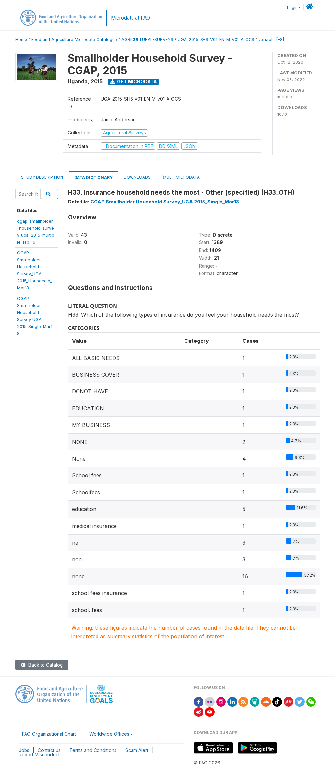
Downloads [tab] (137, 177)
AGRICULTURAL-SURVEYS (147, 39)
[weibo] (198, 711)
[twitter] (300, 701)
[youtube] (210, 711)
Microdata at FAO (130, 18)
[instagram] (221, 701)
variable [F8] (271, 39)
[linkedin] (232, 701)
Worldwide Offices (109, 734)
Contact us (49, 750)
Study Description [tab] (42, 177)
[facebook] (198, 701)
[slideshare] (255, 701)
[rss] (243, 701)
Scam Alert (136, 750)
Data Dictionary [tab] (93, 177)
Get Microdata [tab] (183, 177)
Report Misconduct (39, 754)
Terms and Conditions (92, 750)
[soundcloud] (266, 701)
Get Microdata (136, 81)
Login (292, 7)
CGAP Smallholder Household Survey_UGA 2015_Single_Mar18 (164, 201)
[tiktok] (277, 701)
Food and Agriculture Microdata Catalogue (74, 39)
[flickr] (210, 701)
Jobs (24, 750)
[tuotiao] (288, 701)
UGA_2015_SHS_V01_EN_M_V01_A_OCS (216, 39)
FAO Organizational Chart (49, 734)
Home (21, 39)
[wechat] (311, 701)
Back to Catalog (45, 665)
